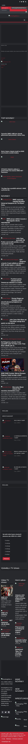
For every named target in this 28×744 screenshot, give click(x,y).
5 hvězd (7, 540)
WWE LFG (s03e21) (4, 614)
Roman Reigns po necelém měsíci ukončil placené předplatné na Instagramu (12, 301)
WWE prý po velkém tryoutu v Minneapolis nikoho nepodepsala (14, 220)
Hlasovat (6, 558)
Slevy (25, 726)
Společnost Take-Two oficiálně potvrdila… (19, 652)
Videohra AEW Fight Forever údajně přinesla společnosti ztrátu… (20, 598)
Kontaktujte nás (6, 741)
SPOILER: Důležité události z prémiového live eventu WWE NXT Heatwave (12, 170)
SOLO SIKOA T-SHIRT (19, 420)
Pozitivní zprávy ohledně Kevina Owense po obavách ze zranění (11, 280)
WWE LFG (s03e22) (4, 598)
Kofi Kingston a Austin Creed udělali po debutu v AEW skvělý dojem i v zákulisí (13, 262)
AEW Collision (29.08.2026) (6, 634)
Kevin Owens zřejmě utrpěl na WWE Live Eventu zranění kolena (12, 152)
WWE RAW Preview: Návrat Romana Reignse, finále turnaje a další (13, 374)
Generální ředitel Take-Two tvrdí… (21, 641)
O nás (3, 739)
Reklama (8, 739)
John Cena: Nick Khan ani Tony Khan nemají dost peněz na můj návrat (14, 321)
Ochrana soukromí (17, 739)
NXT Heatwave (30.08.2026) (6, 622)
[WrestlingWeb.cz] (14, 16)
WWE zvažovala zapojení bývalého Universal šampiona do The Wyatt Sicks (13, 202)
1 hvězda (7, 551)
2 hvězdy (7, 549)
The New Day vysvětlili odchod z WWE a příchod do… (13, 189)
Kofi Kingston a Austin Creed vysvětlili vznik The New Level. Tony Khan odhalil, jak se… (13, 344)
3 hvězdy (7, 543)
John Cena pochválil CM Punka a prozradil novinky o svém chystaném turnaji (13, 241)
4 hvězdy (7, 546)
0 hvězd (7, 554)
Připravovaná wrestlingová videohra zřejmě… (19, 629)
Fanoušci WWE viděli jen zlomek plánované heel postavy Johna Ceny (13, 134)
